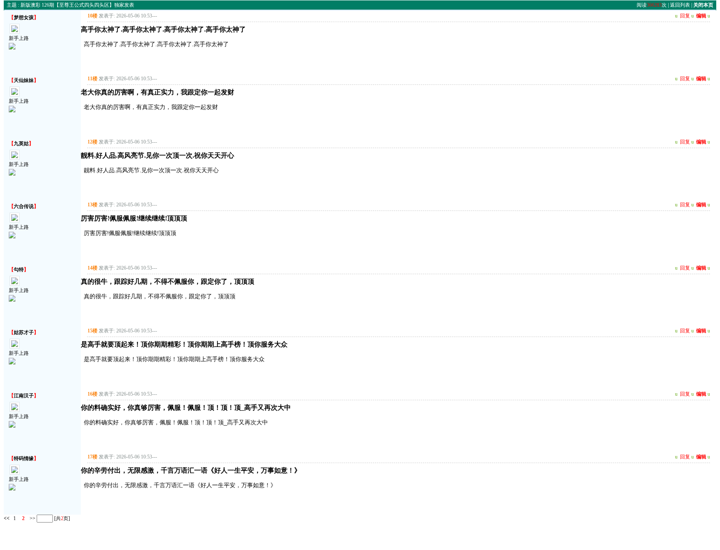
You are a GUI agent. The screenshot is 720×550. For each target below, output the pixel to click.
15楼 (93, 331)
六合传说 (24, 206)
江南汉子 (24, 396)
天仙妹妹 (24, 80)
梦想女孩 (24, 17)
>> (31, 518)
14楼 (93, 268)
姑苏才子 (24, 332)
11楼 (93, 79)
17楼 (93, 457)
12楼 (93, 142)
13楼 (93, 205)
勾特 (19, 270)
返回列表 (680, 5)
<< (7, 518)
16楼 (93, 394)
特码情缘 (24, 458)
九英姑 (21, 143)
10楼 (93, 16)
